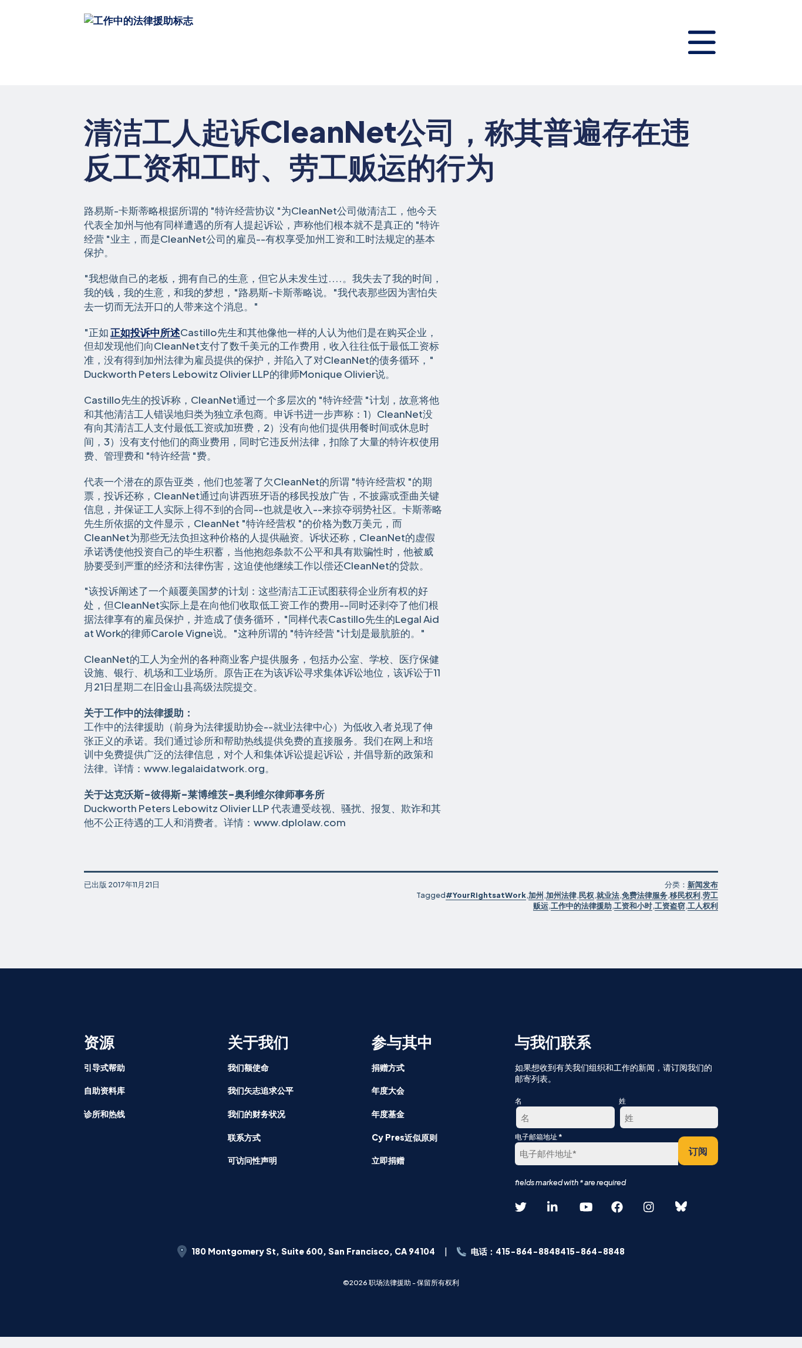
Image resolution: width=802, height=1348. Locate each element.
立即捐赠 (388, 1160)
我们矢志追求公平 (261, 1090)
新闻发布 (703, 884)
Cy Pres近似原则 (404, 1137)
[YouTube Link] (585, 1207)
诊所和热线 (104, 1113)
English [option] (750, 1221)
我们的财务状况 (256, 1113)
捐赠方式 (388, 1067)
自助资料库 (104, 1090)
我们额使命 (248, 1067)
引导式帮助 (104, 1067)
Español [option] (750, 1249)
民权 (586, 895)
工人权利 (703, 905)
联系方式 (244, 1137)
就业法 (608, 895)
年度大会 (388, 1090)
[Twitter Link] (521, 1207)
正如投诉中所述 (145, 332)
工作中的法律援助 (581, 905)
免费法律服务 (645, 895)
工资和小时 (633, 905)
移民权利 (685, 895)
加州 (536, 895)
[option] (750, 1221)
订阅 (698, 1151)
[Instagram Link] (649, 1207)
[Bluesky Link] (681, 1207)
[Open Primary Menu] (702, 42)
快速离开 (773, 1322)
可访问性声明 (252, 1160)
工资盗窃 (670, 905)
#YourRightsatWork (486, 895)
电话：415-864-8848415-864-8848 (548, 1251)
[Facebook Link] (617, 1207)
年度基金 (388, 1113)
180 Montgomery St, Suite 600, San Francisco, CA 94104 (313, 1251)
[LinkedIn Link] (553, 1207)
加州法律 (561, 895)
